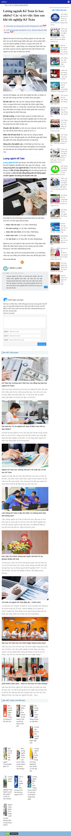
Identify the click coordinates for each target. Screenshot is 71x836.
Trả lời (45, 286)
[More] (22, 262)
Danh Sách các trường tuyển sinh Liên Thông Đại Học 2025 (24, 26)
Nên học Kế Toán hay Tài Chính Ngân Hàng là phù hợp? (24, 643)
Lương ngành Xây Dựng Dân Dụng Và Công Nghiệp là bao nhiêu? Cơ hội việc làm (34, 760)
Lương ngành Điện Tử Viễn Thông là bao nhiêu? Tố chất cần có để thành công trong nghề (32, 788)
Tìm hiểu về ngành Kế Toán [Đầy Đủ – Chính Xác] (21, 602)
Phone (6, 340)
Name (5, 331)
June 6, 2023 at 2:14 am (16, 273)
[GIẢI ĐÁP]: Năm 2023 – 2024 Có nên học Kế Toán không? (25, 684)
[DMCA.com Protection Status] (11, 833)
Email (5, 335)
